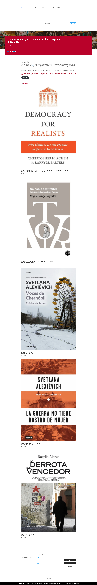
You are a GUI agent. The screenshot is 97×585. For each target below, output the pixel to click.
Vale (70, 583)
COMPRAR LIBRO (25, 77)
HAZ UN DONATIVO (39, 562)
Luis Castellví (25, 55)
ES (49, 6)
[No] (95, 583)
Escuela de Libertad (44, 7)
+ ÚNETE (52, 7)
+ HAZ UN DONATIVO (58, 7)
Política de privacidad (49, 575)
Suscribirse (70, 566)
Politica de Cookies (75, 583)
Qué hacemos (36, 7)
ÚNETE (73, 23)
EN (48, 6)
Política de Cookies (56, 575)
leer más (22, 176)
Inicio (24, 7)
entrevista (33, 65)
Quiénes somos (29, 7)
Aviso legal (43, 575)
